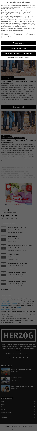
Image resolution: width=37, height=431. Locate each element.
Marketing (31, 34)
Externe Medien (8, 37)
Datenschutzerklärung (7, 28)
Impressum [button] (27, 57)
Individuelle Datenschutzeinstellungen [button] (18, 53)
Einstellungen (5, 30)
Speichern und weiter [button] (18, 48)
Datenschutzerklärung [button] (19, 57)
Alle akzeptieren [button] (18, 43)
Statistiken (19, 34)
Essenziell (6, 34)
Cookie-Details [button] (11, 57)
